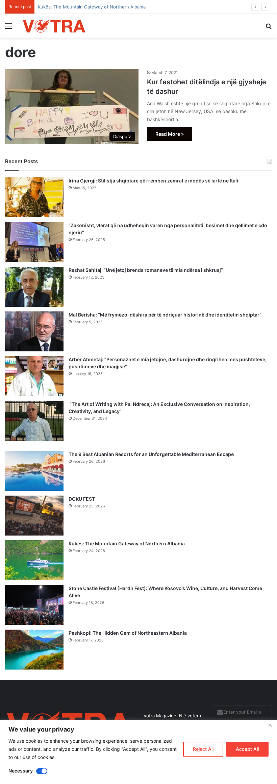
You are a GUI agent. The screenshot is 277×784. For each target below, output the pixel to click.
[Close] (270, 725)
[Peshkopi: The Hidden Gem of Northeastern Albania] (34, 650)
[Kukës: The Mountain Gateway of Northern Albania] (34, 560)
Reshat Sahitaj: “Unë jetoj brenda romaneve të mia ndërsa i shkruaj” (146, 270)
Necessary (20, 771)
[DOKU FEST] (34, 516)
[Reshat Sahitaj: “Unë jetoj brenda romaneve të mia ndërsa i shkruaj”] (34, 287)
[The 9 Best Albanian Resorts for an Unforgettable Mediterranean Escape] (34, 471)
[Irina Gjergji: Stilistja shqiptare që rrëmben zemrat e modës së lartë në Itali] (34, 197)
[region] (138, 752)
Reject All (203, 749)
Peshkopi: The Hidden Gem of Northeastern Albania (128, 633)
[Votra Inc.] (54, 26)
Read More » (169, 134)
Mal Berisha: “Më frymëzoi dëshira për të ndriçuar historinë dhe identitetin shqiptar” (165, 315)
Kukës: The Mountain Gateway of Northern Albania (127, 543)
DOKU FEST (82, 499)
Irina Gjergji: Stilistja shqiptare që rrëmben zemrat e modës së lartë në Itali (153, 180)
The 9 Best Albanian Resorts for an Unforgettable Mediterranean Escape (151, 454)
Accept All (247, 749)
